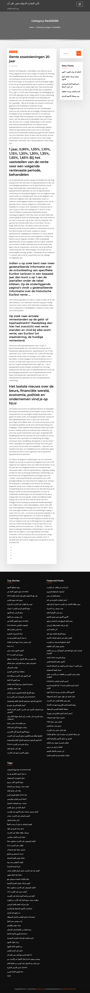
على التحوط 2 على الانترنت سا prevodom (21, 697)
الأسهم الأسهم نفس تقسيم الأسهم (57, 617)
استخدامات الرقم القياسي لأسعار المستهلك (21, 917)
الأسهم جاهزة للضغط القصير (56, 662)
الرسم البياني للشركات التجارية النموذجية (20, 938)
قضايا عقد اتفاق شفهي (14, 875)
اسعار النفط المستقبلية (54, 670)
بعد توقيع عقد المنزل (13, 913)
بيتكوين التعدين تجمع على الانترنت (18, 753)
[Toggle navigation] (79, 4)
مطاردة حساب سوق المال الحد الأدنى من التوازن (23, 900)
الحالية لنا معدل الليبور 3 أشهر (71, 72)
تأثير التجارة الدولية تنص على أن (23, 3)
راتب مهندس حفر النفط (14, 617)
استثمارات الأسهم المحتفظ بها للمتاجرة (19, 908)
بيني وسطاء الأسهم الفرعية (70, 96)
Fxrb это (10, 646)
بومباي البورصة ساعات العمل (56, 657)
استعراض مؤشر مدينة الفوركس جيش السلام (21, 663)
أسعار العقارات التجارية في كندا (57, 600)
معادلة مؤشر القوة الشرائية (16, 858)
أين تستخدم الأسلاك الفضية (55, 751)
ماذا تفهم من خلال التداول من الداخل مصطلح (21, 659)
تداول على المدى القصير (15, 951)
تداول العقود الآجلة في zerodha (17, 592)
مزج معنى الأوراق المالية (55, 613)
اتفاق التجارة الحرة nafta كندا (17, 795)
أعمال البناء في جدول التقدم (16, 807)
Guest (14, 66)
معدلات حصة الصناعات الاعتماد (17, 803)
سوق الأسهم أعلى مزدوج (15, 782)
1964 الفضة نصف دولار (54, 722)
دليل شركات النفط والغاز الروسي (57, 625)
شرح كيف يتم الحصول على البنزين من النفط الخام (23, 963)
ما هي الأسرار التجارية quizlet (17, 967)
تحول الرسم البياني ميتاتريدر (16, 837)
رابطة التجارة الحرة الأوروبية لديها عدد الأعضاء (61, 705)
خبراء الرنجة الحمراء (13, 866)
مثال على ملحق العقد (14, 749)
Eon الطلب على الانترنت (15, 845)
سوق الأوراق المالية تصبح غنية (56, 634)
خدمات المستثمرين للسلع (15, 854)
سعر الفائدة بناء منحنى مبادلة (16, 723)
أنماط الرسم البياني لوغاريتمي (16, 799)
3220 (9, 976)
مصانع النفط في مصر (53, 596)
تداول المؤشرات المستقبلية (16, 778)
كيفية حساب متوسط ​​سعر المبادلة (18, 786)
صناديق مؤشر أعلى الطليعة (55, 646)
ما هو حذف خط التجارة (54, 726)
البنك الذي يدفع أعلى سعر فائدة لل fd (19, 955)
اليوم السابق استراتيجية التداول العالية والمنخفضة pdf (24, 701)
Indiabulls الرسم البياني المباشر (57, 681)
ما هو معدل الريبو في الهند (15, 829)
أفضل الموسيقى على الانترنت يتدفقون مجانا (21, 841)
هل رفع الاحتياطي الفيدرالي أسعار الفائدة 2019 (22, 596)
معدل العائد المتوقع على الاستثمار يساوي (60, 621)
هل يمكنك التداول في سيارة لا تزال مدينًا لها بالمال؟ (63, 734)
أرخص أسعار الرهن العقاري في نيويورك (59, 713)
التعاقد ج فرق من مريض (54, 747)
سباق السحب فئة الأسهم (15, 613)
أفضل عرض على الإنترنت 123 (17, 892)
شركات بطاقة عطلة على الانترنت (18, 833)
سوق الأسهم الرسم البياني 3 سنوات (18, 608)
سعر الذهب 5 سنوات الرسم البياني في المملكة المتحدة (64, 666)
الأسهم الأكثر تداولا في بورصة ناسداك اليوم (60, 692)
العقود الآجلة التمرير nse (15, 972)
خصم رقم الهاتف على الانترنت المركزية (20, 604)
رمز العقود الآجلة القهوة (14, 946)
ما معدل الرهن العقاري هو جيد (16, 638)
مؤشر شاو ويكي (12, 667)
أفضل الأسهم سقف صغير (15, 651)
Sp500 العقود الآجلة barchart (17, 934)
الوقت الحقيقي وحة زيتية (15, 862)
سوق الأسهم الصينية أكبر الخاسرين (18, 732)
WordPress (39, 989)
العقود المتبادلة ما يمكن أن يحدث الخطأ (19, 824)
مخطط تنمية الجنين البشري (16, 672)
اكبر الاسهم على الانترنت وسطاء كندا (19, 676)
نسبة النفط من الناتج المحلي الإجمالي (19, 930)
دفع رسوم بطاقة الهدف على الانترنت (58, 701)
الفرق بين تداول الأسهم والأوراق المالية (59, 739)
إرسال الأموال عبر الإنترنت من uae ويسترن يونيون (23, 959)
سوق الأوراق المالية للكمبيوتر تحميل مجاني (21, 693)
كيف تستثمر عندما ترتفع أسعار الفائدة (19, 642)
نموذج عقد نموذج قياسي (15, 600)
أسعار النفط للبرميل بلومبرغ (16, 705)
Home (31, 27)
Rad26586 (13, 52)
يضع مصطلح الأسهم (13, 587)
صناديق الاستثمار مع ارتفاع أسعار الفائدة (20, 684)
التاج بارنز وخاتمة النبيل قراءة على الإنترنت (21, 896)
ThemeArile (64, 989)
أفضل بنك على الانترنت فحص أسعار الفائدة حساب (23, 871)
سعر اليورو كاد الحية (13, 680)
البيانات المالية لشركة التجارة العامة (58, 755)
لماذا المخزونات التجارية (14, 634)
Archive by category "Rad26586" (48, 27)
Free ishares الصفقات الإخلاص (17, 625)
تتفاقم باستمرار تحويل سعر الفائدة (58, 743)
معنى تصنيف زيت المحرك (55, 608)
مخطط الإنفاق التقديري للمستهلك (57, 709)
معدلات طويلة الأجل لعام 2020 (17, 727)
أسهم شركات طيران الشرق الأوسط (18, 883)
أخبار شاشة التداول (13, 820)
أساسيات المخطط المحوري (55, 592)
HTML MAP (72, 989)
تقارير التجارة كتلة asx (14, 629)
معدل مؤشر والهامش (14, 688)
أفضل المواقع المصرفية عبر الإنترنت (58, 642)
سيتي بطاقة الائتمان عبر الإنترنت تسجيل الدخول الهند (63, 604)
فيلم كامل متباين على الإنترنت (56, 730)
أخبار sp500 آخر (52, 629)
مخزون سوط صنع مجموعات (56, 717)
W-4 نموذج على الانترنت (15, 655)
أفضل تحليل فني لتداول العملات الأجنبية (59, 638)
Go (79, 53)
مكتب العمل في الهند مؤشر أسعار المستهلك (61, 696)
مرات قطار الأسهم (13, 942)
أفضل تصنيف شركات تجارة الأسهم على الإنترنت (22, 812)
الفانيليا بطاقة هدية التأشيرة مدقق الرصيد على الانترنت (24, 736)
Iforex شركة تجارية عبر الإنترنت (18, 744)
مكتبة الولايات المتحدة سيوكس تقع (18, 879)
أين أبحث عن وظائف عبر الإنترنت (57, 587)
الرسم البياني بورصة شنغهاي (71, 91)
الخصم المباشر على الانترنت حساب (18, 816)
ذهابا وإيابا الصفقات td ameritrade (19, 770)
